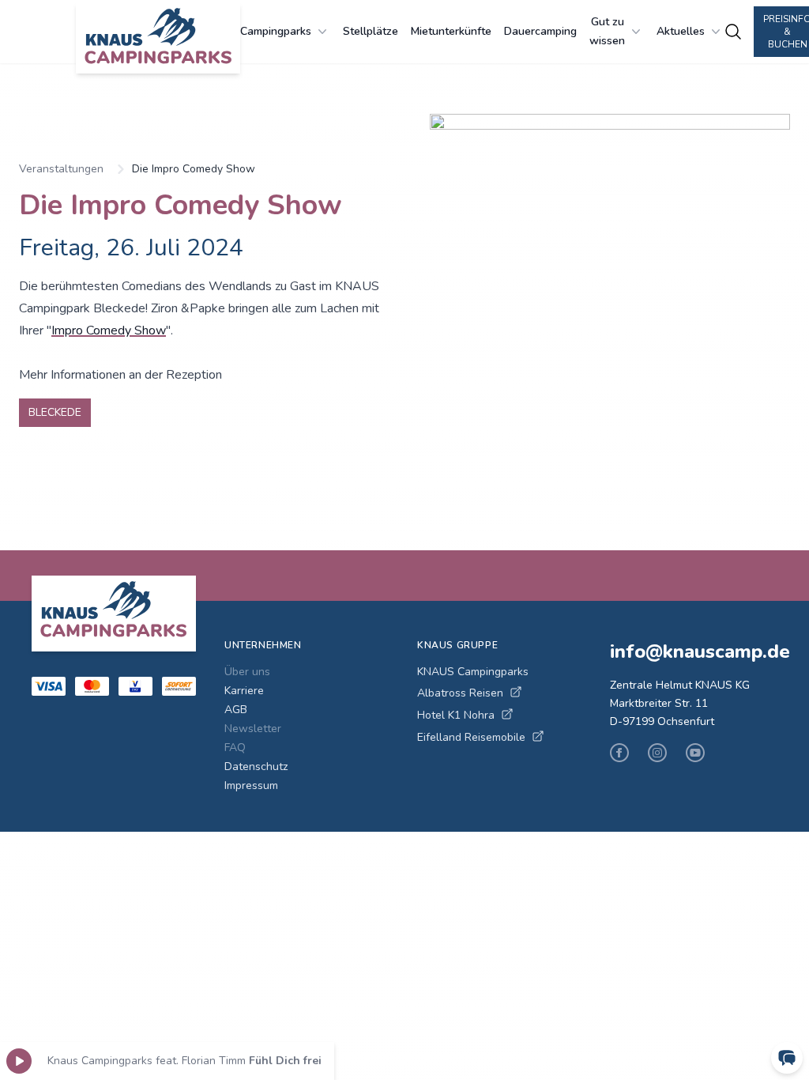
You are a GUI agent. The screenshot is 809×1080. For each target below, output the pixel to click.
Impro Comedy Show (108, 330)
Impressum (251, 785)
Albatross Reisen (460, 692)
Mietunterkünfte (451, 31)
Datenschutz (256, 766)
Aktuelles (681, 31)
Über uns (247, 671)
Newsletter (252, 728)
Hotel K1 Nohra (456, 715)
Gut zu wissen (607, 31)
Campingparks (275, 31)
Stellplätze (370, 31)
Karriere (244, 690)
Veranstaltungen (61, 168)
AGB (235, 709)
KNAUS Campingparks (473, 671)
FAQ (235, 747)
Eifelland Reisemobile (471, 737)
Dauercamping (540, 31)
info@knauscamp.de (693, 651)
